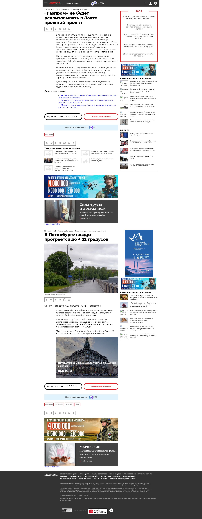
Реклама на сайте (91, 476)
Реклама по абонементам (111, 476)
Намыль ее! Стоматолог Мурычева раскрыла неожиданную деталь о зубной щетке (142, 91)
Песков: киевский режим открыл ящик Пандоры (141, 134)
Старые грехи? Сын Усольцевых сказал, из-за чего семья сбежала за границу (143, 98)
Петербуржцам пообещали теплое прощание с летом (87, 364)
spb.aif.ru (61, 294)
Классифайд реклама (68, 479)
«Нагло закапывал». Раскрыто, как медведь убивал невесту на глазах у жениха (143, 335)
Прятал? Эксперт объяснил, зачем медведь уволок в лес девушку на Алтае (142, 114)
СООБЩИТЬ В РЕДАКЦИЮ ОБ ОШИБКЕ (122, 479)
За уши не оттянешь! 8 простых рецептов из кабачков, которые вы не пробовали (143, 297)
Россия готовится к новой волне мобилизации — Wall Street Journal (142, 149)
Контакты (63, 476)
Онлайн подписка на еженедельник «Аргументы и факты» (130, 474)
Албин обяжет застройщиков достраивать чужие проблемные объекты (66, 160)
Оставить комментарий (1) (101, 116)
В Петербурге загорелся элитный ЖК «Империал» (139, 55)
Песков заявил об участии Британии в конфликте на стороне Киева (143, 141)
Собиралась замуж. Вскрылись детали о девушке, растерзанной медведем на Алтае (142, 328)
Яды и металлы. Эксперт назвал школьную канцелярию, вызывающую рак (141, 320)
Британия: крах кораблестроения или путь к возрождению (142, 165)
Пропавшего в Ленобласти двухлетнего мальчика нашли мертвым (139, 27)
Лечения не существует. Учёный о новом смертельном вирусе (142, 121)
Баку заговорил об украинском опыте (141, 157)
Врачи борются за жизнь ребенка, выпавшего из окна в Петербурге (139, 46)
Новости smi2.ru (52, 224)
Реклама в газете (76, 476)
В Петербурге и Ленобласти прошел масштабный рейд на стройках (139, 18)
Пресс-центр (84, 474)
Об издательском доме (68, 474)
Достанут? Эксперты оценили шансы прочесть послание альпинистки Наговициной (143, 83)
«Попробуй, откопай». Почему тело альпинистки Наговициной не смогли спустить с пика (143, 305)
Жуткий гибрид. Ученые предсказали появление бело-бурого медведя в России (143, 312)
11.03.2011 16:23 (49, 9)
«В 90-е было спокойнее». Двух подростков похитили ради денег (142, 105)
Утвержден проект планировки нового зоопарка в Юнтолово (65, 152)
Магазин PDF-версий (99, 474)
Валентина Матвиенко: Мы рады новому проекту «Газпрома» (103, 152)
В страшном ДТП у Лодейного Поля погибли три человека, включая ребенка (138, 36)
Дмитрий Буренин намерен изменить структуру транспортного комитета (64, 168)
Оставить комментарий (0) (101, 386)
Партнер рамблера (80, 510)
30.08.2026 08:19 (50, 231)
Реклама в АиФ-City (130, 476)
